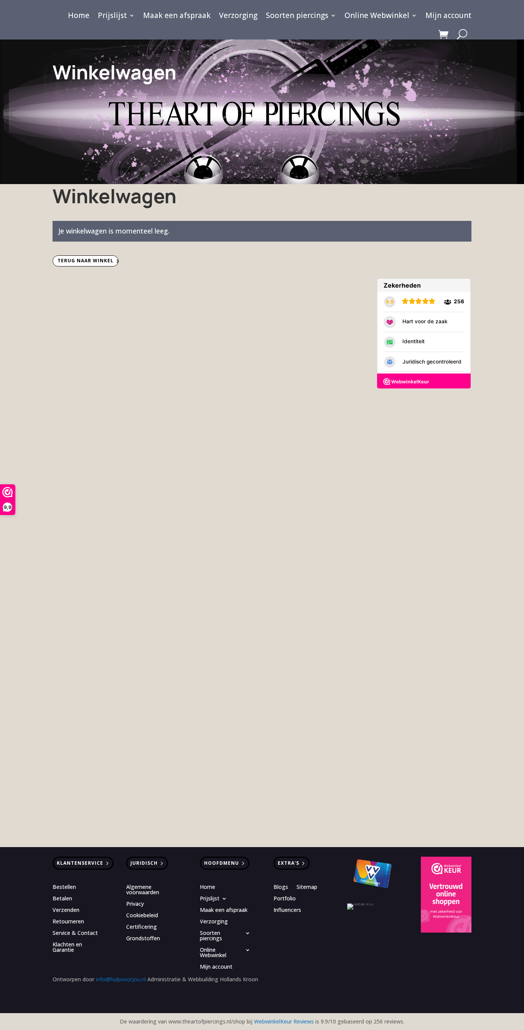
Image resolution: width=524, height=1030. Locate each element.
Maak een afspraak (177, 16)
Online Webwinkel (376, 16)
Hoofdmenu (221, 863)
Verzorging (238, 16)
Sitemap (307, 887)
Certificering (141, 927)
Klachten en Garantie (67, 947)
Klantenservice (80, 863)
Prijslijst (112, 16)
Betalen (62, 899)
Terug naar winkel (86, 260)
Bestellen (64, 887)
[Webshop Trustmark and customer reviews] (446, 896)
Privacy (135, 904)
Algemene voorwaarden (142, 890)
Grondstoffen (143, 939)
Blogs (281, 887)
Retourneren (68, 922)
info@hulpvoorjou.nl (121, 979)
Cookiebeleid (142, 916)
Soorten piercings (297, 16)
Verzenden (66, 910)
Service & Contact (75, 933)
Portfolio (285, 899)
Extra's (288, 863)
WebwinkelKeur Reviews (284, 1021)
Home (78, 16)
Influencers (287, 910)
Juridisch (144, 863)
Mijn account (448, 16)
